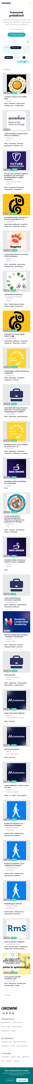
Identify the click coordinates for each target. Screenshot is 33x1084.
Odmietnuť (10, 1080)
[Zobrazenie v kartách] (24, 57)
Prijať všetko (22, 1080)
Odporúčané (8, 57)
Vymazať (25, 51)
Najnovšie (17, 57)
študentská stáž (15, 47)
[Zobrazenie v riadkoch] (27, 57)
